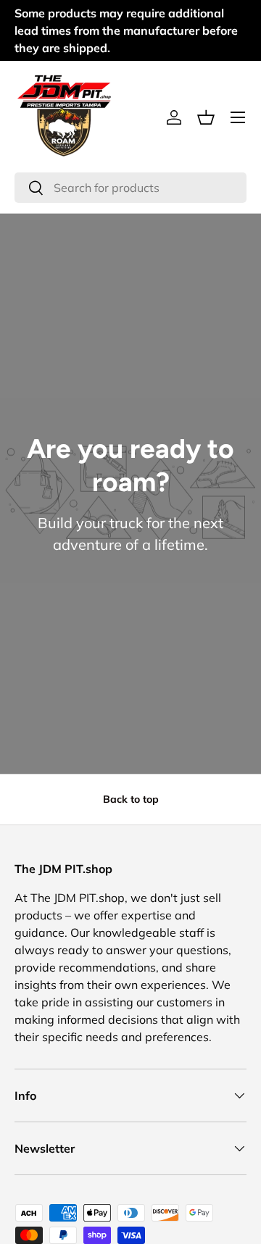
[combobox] (130, 187)
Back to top (131, 799)
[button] (206, 117)
